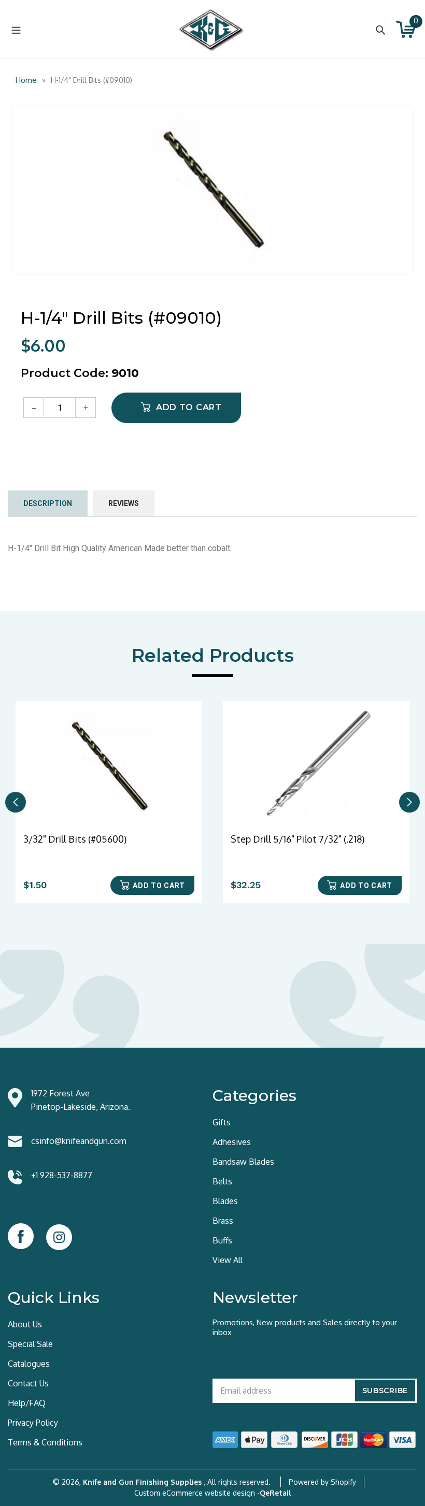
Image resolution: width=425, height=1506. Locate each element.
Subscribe (385, 1390)
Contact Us (28, 1383)
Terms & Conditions (45, 1442)
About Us (25, 1324)
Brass (222, 1220)
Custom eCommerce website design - (197, 1492)
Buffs (222, 1240)
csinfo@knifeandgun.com (78, 1141)
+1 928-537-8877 (61, 1175)
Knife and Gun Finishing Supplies (142, 1482)
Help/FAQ (27, 1403)
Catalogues (29, 1363)
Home (26, 80)
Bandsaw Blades (243, 1161)
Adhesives (231, 1142)
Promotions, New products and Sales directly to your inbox (304, 1327)
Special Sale (30, 1344)
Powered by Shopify (322, 1482)
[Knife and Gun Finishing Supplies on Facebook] (21, 1236)
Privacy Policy (33, 1422)
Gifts (221, 1122)
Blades (225, 1201)
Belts (222, 1181)
